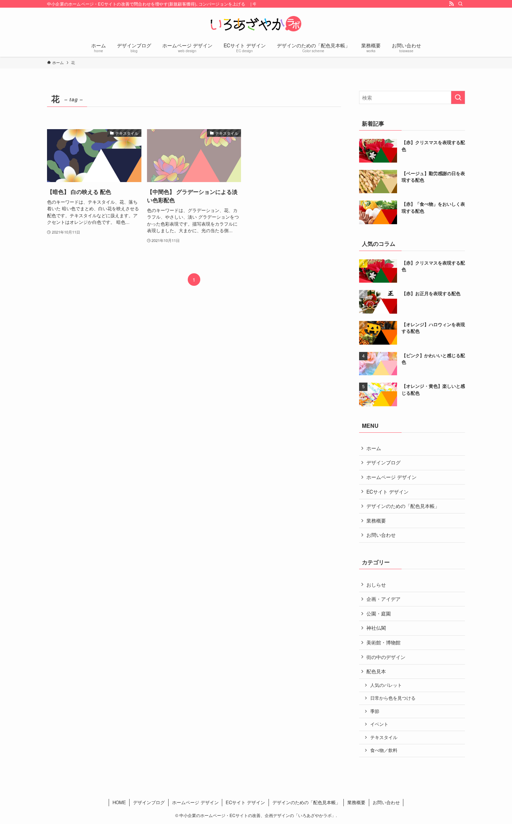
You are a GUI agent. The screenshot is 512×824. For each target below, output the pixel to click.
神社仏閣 (376, 627)
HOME (119, 802)
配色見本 (376, 671)
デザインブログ (383, 462)
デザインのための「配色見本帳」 (403, 505)
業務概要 (376, 520)
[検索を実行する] (458, 97)
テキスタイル (383, 737)
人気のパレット (386, 685)
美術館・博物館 (383, 642)
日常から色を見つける (393, 698)
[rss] (451, 4)
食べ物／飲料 (383, 750)
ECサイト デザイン (387, 491)
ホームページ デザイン (391, 476)
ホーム (373, 448)
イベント (379, 724)
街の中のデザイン (385, 656)
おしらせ (376, 584)
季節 (374, 711)
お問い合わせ (381, 534)
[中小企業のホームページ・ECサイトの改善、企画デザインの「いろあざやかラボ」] (256, 24)
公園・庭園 (378, 613)
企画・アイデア (383, 598)
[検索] (460, 4)
